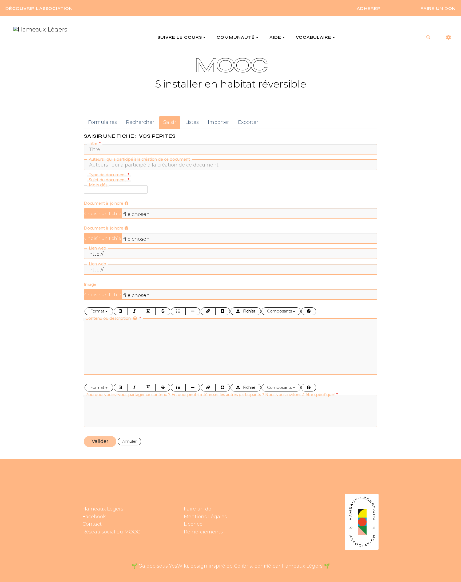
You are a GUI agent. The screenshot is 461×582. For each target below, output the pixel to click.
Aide (275, 37)
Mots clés (98, 185)
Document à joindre (103, 203)
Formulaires (102, 122)
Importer (218, 122)
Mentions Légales (205, 517)
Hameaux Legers (102, 509)
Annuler (129, 441)
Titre (93, 143)
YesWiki (178, 566)
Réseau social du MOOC (111, 532)
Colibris (243, 566)
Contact (92, 524)
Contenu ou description (108, 318)
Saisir (169, 122)
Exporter (248, 122)
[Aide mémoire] (308, 311)
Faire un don (199, 509)
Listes (192, 122)
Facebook (94, 517)
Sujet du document (107, 179)
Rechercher (140, 122)
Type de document (107, 174)
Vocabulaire (313, 37)
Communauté (236, 37)
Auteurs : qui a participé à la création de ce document (139, 159)
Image (90, 284)
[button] (448, 37)
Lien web (97, 248)
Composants (280, 311)
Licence (193, 524)
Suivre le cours (179, 37)
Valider (100, 441)
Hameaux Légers (302, 566)
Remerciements (203, 532)
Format (97, 311)
